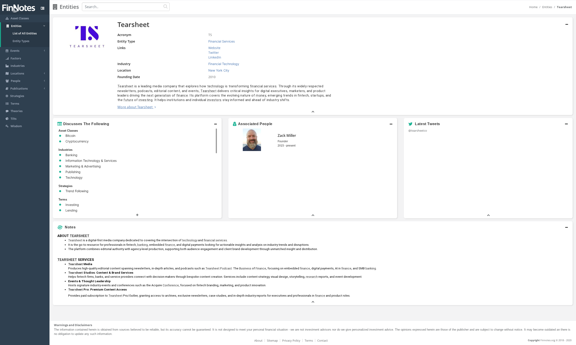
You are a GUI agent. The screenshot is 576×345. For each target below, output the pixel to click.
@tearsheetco (417, 131)
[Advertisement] (507, 263)
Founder (283, 141)
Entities (547, 7)
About (258, 340)
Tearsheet (125, 86)
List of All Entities (25, 33)
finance (182, 95)
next (150, 95)
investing (146, 100)
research (312, 276)
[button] (313, 66)
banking (142, 244)
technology (215, 86)
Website (214, 48)
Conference (171, 285)
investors (214, 100)
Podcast (226, 268)
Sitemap (272, 340)
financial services (263, 86)
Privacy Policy (291, 340)
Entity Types (21, 41)
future (128, 100)
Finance (261, 268)
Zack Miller (287, 135)
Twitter (213, 52)
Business (245, 268)
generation (163, 95)
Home (533, 7)
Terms (309, 340)
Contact (322, 340)
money (261, 95)
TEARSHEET (79, 236)
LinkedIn (214, 57)
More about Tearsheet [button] (135, 107)
